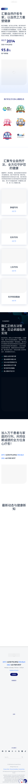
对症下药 (14, 211)
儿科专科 (14, 267)
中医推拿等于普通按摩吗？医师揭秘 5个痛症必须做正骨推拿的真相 (14, 599)
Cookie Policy (22, 769)
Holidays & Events (14, 670)
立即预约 (6, 450)
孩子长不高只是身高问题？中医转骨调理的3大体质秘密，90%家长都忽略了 (14, 567)
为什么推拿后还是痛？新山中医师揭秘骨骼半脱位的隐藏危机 (14, 536)
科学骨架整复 (14, 297)
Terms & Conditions (14, 769)
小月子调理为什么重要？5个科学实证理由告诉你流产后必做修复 (14, 630)
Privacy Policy (6, 769)
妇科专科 (14, 237)
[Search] (22, 757)
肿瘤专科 (14, 207)
